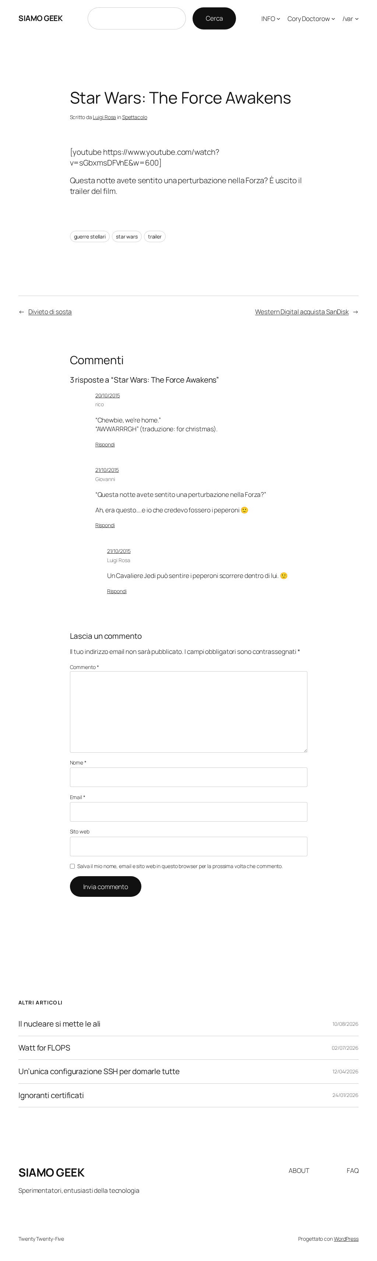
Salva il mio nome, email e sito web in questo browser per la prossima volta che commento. (180, 866)
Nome (78, 762)
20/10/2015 (107, 395)
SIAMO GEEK (40, 18)
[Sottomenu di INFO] (278, 18)
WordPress (346, 1238)
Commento (84, 666)
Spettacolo (134, 117)
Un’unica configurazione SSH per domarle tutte (99, 1071)
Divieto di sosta (50, 311)
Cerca (214, 18)
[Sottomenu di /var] (357, 18)
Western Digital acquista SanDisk (302, 311)
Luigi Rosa (104, 117)
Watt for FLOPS (44, 1048)
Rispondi (105, 444)
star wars (127, 236)
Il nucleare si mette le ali (59, 1024)
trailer (155, 236)
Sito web (79, 831)
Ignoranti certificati (51, 1095)
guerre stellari (90, 236)
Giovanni (105, 479)
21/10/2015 (107, 469)
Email (77, 797)
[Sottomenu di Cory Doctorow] (333, 18)
